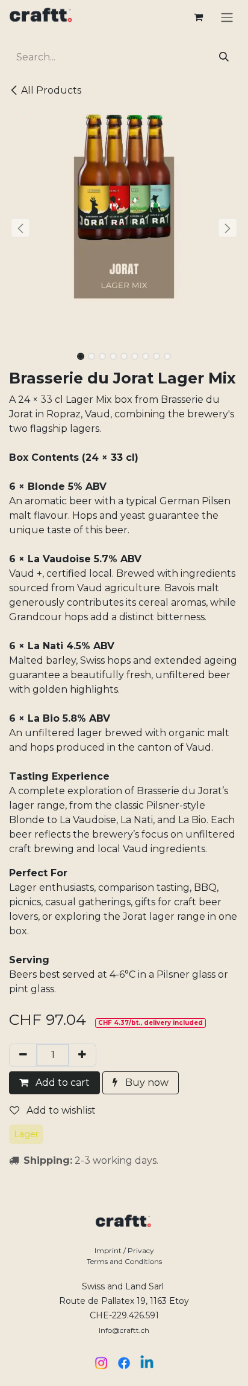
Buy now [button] (147, 1082)
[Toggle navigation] (227, 17)
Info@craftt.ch (124, 1330)
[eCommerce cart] (198, 17)
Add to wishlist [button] (60, 1110)
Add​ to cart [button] (61, 1082)
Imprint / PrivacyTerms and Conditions (124, 1256)
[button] (20, 227)
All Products (51, 90)
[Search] (224, 57)
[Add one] (82, 1055)
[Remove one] (23, 1055)
